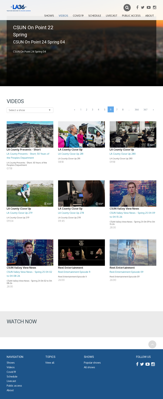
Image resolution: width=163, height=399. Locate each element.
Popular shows (92, 362)
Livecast (111, 15)
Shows (49, 15)
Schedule (94, 15)
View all (49, 362)
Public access (131, 15)
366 (137, 109)
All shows (89, 367)
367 (145, 109)
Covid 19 (78, 15)
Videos (63, 15)
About (149, 15)
